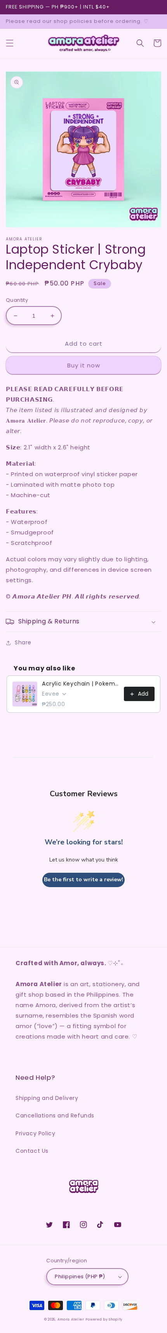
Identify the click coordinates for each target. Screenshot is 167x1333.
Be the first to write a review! (83, 879)
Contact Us (32, 1151)
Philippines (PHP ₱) (80, 1276)
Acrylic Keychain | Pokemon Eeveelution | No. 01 (80, 683)
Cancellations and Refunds (55, 1115)
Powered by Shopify (104, 1319)
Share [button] (23, 642)
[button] (9, 43)
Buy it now (83, 365)
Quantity (17, 300)
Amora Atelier (70, 1319)
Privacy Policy (35, 1133)
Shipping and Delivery (47, 1098)
